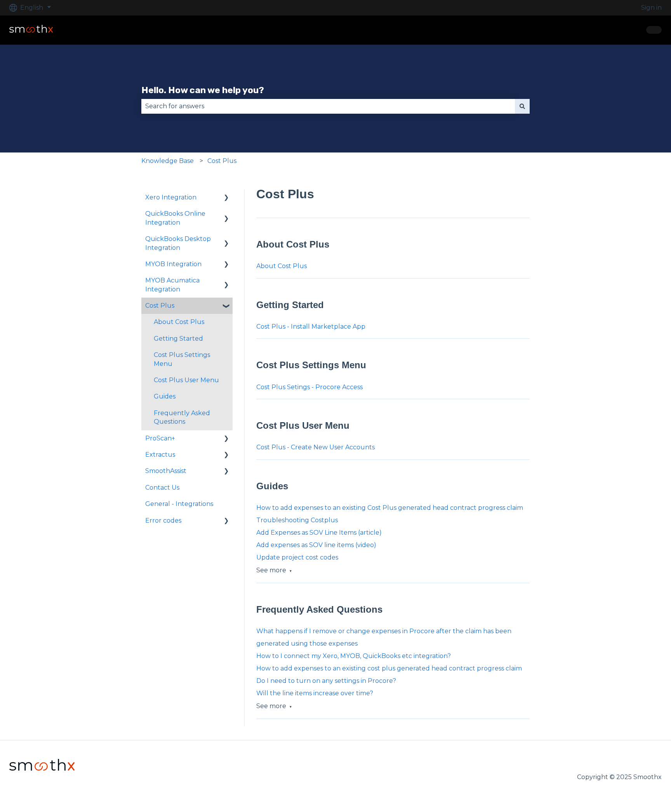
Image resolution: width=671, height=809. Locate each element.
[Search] (522, 106)
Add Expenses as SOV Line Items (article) (319, 532)
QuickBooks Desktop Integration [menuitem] (178, 243)
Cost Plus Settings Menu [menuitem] (182, 359)
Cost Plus (221, 161)
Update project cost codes (297, 557)
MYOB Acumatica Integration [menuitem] (172, 285)
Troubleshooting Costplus (297, 520)
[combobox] (328, 106)
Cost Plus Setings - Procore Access (309, 387)
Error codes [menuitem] (163, 520)
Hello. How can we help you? (202, 90)
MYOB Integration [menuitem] (173, 264)
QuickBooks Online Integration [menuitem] (175, 218)
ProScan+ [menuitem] (160, 438)
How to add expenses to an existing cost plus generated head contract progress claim (389, 668)
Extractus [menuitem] (160, 454)
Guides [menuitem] (165, 396)
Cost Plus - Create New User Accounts (315, 447)
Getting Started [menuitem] (178, 338)
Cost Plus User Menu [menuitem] (186, 380)
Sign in (651, 7)
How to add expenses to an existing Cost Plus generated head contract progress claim (389, 507)
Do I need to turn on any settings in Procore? (326, 680)
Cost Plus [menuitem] (159, 305)
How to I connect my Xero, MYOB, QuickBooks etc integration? (353, 656)
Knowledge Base (167, 161)
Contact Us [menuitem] (162, 487)
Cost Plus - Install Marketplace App (310, 326)
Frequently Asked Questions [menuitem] (182, 417)
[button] (226, 198)
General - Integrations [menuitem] (179, 504)
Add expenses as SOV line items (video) (316, 545)
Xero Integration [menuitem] (170, 197)
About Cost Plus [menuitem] (179, 322)
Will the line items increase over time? (314, 693)
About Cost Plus (281, 266)
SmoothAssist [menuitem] (165, 471)
